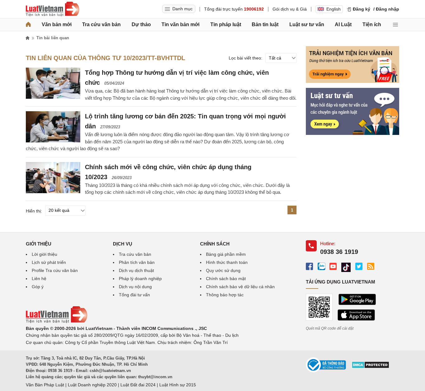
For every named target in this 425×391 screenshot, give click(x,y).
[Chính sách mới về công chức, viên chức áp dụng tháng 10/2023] (53, 177)
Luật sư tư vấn (306, 24)
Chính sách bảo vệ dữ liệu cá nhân (240, 286)
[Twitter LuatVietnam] (358, 266)
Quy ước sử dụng (223, 270)
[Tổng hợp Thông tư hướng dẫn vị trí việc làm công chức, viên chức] (53, 83)
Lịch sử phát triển (49, 262)
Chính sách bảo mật (226, 278)
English (333, 9)
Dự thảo (141, 24)
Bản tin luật (265, 24)
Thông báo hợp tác (225, 294)
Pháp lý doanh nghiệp (140, 278)
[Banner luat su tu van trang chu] (352, 133)
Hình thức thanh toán (227, 262)
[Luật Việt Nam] (52, 9)
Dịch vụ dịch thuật (136, 270)
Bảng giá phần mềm (226, 254)
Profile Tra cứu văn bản (55, 270)
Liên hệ (39, 278)
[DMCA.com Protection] (370, 367)
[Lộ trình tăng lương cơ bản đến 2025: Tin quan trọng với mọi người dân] (53, 126)
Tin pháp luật (225, 24)
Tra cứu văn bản (101, 24)
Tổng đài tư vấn (134, 294)
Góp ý (38, 286)
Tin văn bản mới (180, 24)
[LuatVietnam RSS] (370, 266)
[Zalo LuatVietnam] (321, 266)
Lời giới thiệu (44, 254)
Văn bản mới (57, 24)
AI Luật (343, 24)
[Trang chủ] (28, 24)
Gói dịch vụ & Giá (290, 9)
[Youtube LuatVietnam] (333, 266)
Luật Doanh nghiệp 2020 (92, 384)
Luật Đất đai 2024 (138, 384)
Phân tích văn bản (137, 262)
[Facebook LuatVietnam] (309, 266)
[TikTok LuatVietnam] (346, 267)
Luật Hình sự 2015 (177, 384)
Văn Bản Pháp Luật (45, 384)
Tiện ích (371, 24)
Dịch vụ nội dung (135, 286)
